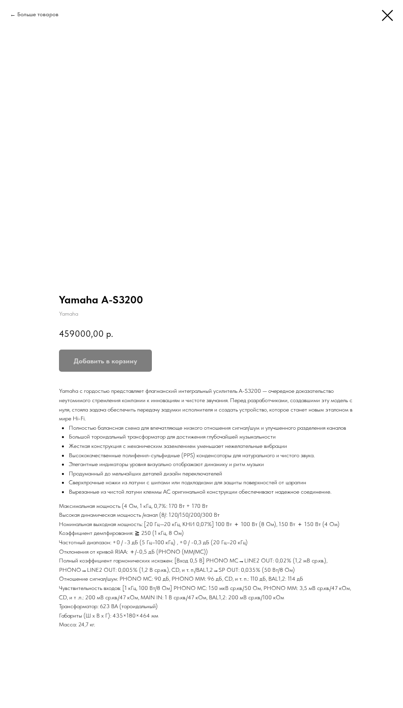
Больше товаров (37, 14)
